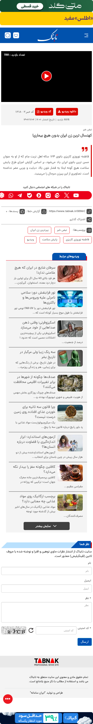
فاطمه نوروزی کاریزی (77, 240)
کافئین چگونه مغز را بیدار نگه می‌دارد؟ (34, 470)
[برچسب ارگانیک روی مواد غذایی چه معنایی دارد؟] (70, 502)
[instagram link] (48, 195)
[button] (46, 76)
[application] (46, 76)
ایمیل (87, 581)
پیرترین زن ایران (39, 230)
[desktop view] (16, 35)
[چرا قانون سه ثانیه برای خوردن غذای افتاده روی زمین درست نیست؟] (70, 413)
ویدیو (30, 240)
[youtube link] (76, 195)
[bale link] (29, 195)
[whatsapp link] (11, 195)
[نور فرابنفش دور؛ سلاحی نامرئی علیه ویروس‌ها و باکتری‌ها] (70, 298)
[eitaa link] (57, 195)
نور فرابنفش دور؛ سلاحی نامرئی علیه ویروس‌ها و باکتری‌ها (38, 297)
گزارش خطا (33, 211)
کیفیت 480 (61, 131)
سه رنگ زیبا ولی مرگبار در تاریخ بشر (37, 355)
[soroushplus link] (39, 195)
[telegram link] (20, 195)
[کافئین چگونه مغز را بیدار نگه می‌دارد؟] (70, 473)
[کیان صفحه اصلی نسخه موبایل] (46, 718)
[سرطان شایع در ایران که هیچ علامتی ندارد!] (70, 273)
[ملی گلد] (46, 6)
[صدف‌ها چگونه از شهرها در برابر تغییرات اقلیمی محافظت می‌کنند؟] (70, 383)
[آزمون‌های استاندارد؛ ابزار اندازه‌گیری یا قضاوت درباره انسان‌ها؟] (70, 443)
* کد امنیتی (84, 628)
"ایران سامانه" (38, 693)
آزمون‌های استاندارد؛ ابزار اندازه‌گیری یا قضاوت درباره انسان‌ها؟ (36, 442)
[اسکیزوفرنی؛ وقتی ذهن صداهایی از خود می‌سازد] (70, 328)
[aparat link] (85, 195)
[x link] (67, 195)
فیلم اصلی (61, 124)
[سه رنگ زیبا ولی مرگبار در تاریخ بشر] (70, 358)
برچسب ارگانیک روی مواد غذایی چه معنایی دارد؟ (37, 499)
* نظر (88, 598)
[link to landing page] (47, 35)
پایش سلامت (49, 240)
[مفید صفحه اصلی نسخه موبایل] (46, 18)
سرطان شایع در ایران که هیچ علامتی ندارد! (35, 270)
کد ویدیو (46, 112)
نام (89, 563)
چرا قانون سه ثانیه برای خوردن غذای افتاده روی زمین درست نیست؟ (34, 412)
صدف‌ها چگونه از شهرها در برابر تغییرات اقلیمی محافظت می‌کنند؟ (34, 382)
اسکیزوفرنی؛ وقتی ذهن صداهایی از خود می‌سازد (38, 325)
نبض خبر (62, 230)
